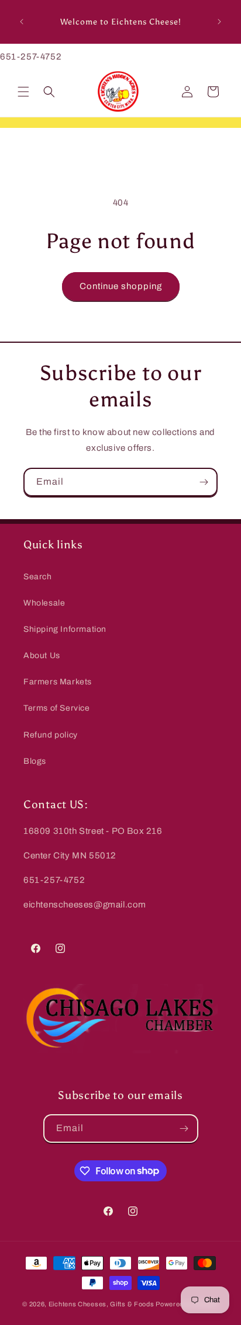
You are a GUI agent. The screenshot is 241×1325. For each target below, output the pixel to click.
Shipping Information (64, 629)
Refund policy (50, 735)
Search (37, 576)
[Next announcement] (219, 21)
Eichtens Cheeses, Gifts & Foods (101, 1303)
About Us (41, 655)
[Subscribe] (203, 482)
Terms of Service (56, 708)
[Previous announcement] (22, 21)
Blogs (34, 761)
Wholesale (44, 603)
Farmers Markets (57, 681)
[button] (23, 92)
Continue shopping (121, 286)
